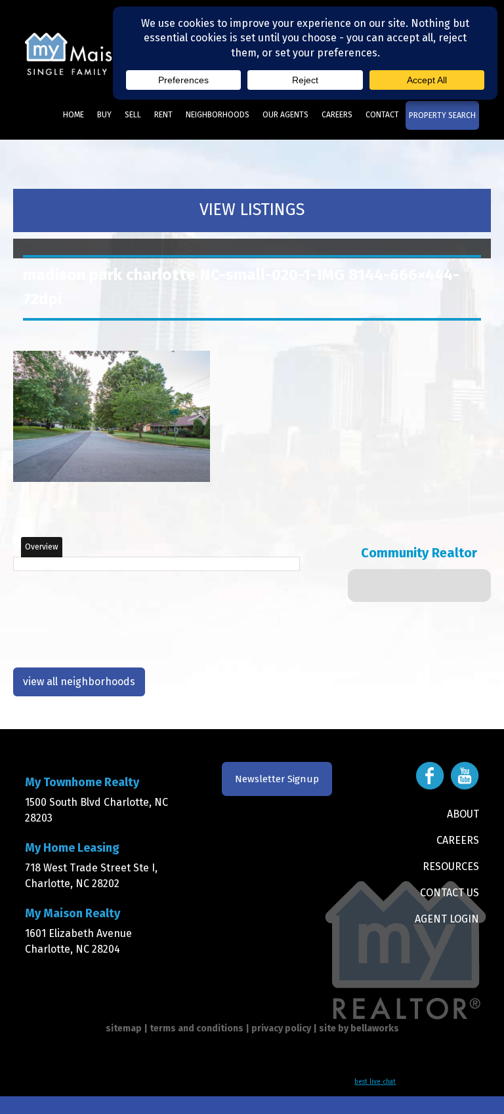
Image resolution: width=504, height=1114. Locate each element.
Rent (163, 114)
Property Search (442, 115)
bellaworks (374, 1028)
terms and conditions (196, 1028)
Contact (382, 114)
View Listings (252, 210)
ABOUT (463, 814)
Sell (133, 114)
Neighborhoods (217, 114)
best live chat (375, 1082)
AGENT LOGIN (447, 919)
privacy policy (281, 1028)
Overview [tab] (41, 546)
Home (73, 114)
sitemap (124, 1028)
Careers (337, 114)
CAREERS (457, 840)
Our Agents (285, 114)
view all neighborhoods (79, 681)
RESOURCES (451, 866)
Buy (104, 114)
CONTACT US (449, 892)
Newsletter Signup (277, 779)
